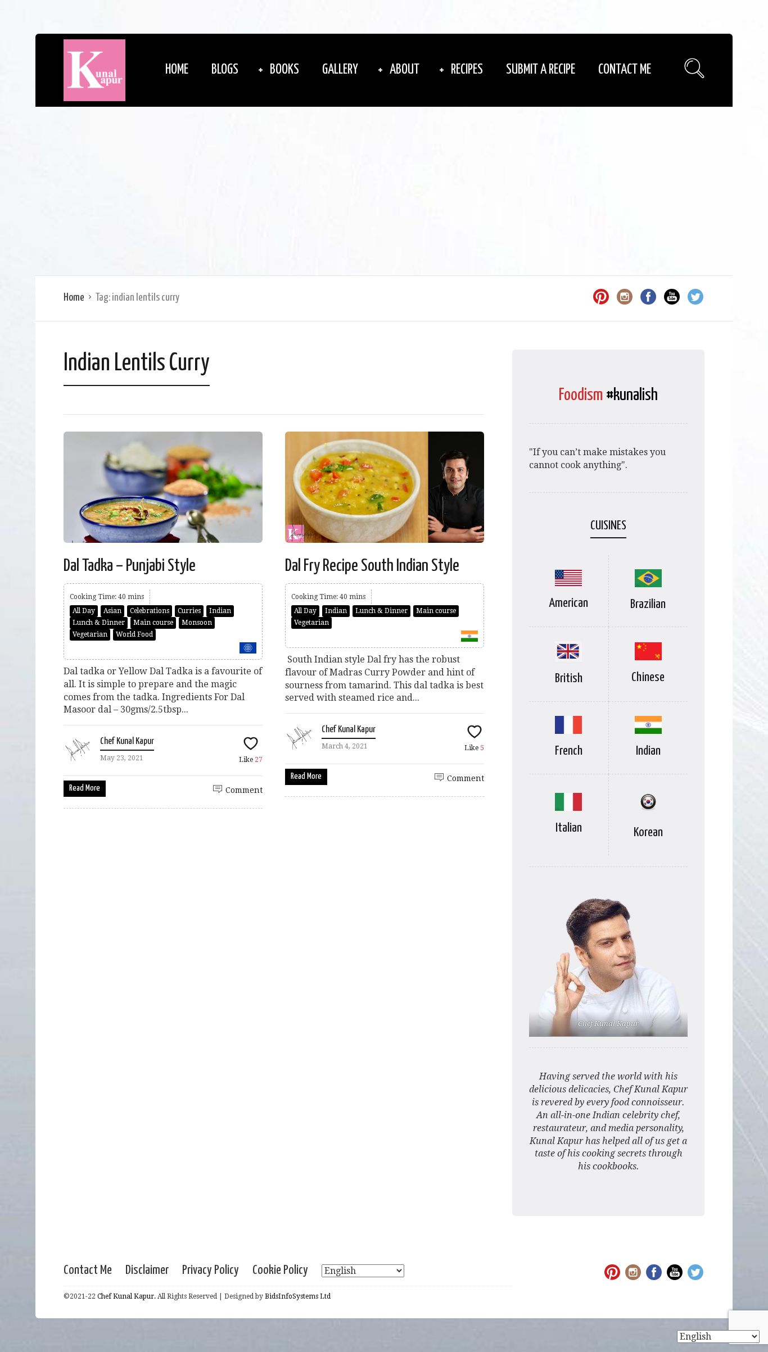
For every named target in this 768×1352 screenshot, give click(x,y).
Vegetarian (90, 634)
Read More (84, 788)
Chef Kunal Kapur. (126, 1296)
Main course (153, 623)
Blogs (224, 69)
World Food (134, 634)
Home (176, 69)
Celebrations (149, 611)
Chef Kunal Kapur (127, 741)
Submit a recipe (540, 69)
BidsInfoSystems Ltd (298, 1296)
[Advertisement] (384, 191)
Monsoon (197, 623)
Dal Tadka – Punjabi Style (130, 565)
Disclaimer (147, 1270)
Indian (220, 611)
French (568, 751)
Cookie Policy (280, 1270)
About (404, 69)
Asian (112, 611)
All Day (84, 611)
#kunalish (632, 395)
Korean (648, 832)
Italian (568, 828)
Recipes (467, 69)
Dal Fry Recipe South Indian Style (372, 565)
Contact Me (624, 69)
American (568, 603)
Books (284, 69)
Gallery (340, 69)
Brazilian (648, 604)
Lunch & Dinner (99, 623)
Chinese (648, 677)
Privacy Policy (210, 1270)
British (568, 678)
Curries (189, 611)
